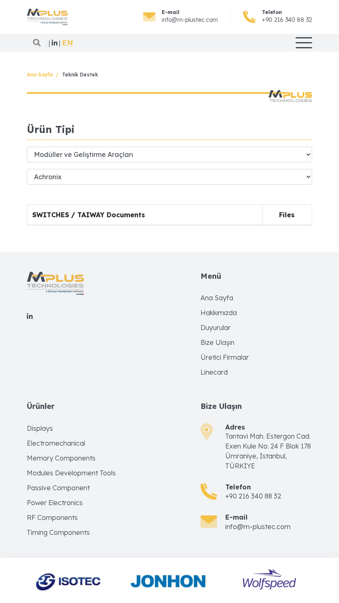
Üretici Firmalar (225, 357)
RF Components (52, 517)
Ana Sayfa (40, 74)
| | (54, 43)
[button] (67, 43)
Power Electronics (55, 503)
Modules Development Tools (71, 473)
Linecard (214, 372)
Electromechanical (56, 443)
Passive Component (58, 488)
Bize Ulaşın (217, 342)
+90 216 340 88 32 (287, 20)
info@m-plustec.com (190, 20)
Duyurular (216, 327)
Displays (40, 428)
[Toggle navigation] (304, 42)
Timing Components (58, 532)
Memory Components (61, 458)
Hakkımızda (219, 313)
